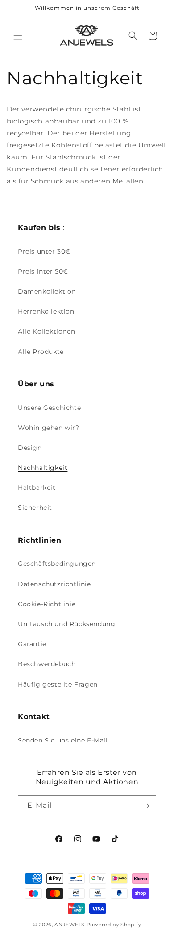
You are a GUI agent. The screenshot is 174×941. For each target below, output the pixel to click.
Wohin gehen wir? (48, 428)
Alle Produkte (41, 352)
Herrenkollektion (46, 311)
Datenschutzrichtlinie (54, 584)
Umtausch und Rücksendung (66, 624)
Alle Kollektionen (46, 331)
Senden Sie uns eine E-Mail (63, 740)
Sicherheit (35, 508)
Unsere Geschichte (49, 408)
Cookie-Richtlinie (46, 604)
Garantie (32, 644)
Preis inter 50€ (43, 271)
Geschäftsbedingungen (57, 564)
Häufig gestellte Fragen (58, 684)
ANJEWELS (69, 924)
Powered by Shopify (114, 924)
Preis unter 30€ (44, 251)
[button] (18, 35)
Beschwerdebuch (46, 664)
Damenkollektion (47, 291)
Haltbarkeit (37, 488)
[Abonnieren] (146, 805)
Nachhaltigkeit (42, 468)
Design (30, 448)
